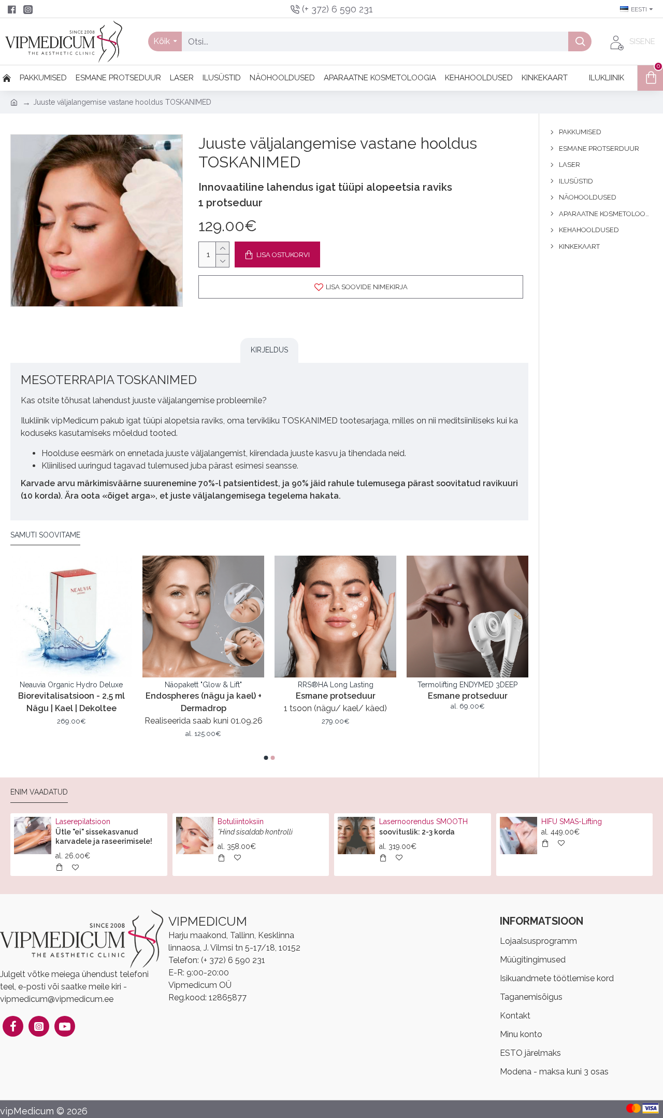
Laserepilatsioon (82, 821)
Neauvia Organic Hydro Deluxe (190, 685)
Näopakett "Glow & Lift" (323, 685)
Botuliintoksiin (241, 821)
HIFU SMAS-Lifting (571, 821)
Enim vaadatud (39, 792)
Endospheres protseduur (59, 685)
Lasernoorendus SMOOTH (423, 821)
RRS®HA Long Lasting (455, 685)
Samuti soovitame (45, 535)
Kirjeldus (269, 350)
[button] (266, 758)
